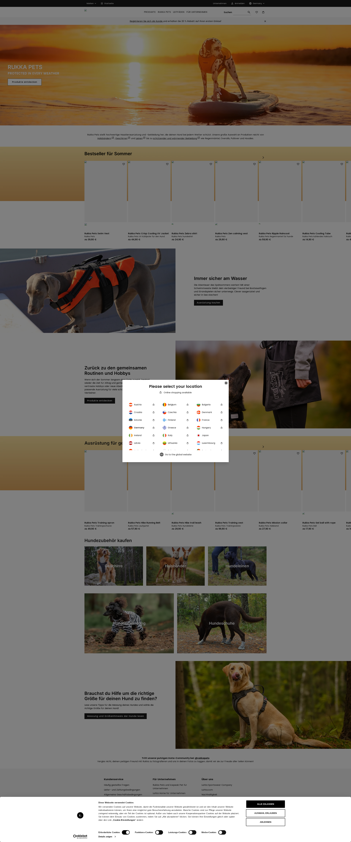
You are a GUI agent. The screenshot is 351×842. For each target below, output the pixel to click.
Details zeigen (105, 836)
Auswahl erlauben (265, 813)
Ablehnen (265, 822)
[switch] (159, 832)
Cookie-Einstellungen (124, 820)
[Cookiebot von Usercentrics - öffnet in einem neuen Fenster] (80, 837)
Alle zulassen (265, 804)
